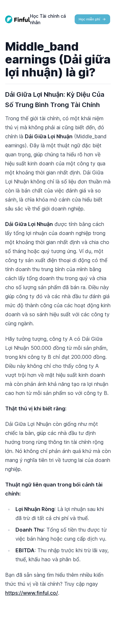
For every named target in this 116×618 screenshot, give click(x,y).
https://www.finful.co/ (31, 593)
